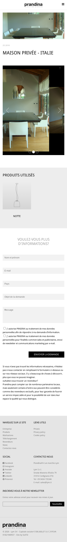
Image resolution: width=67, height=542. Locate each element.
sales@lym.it (46, 482)
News (5, 445)
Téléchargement (10, 438)
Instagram (9, 466)
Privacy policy (39, 432)
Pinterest (8, 479)
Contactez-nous (9, 448)
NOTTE (17, 216)
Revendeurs (8, 442)
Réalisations (8, 435)
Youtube (8, 469)
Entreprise (7, 429)
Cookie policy (39, 435)
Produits (6, 432)
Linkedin (8, 476)
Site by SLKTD (22, 535)
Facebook (8, 463)
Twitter (7, 473)
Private (37, 429)
